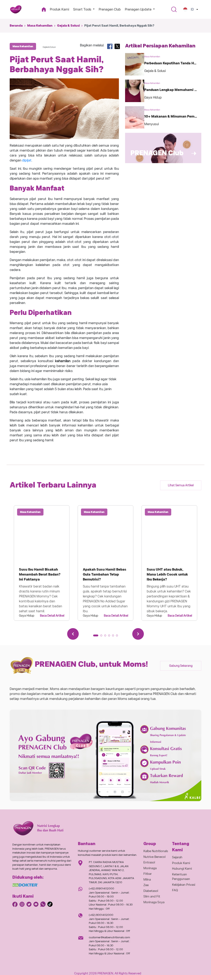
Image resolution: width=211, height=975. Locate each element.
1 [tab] (95, 637)
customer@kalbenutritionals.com (109, 937)
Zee (146, 885)
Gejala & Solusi (68, 25)
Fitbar (147, 874)
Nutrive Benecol (154, 857)
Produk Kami (59, 9)
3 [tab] (106, 637)
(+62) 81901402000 (101, 888)
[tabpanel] (41, 563)
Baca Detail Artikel (52, 615)
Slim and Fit (151, 896)
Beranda (16, 25)
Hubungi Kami (182, 868)
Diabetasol (150, 891)
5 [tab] (114, 637)
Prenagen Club (110, 9)
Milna (147, 879)
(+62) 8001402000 (101, 914)
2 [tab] (103, 637)
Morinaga (150, 868)
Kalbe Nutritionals (155, 851)
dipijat (27, 160)
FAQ (175, 890)
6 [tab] (118, 637)
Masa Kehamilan (40, 25)
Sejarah (177, 857)
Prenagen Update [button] (138, 9)
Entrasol (149, 862)
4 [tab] (110, 637)
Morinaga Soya (153, 902)
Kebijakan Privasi (183, 885)
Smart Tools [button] (82, 9)
